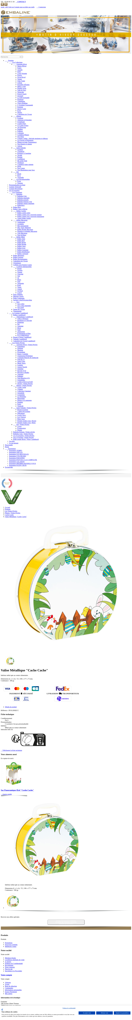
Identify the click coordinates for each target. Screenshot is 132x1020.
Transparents (17, 311)
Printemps (20, 322)
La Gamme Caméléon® (18, 313)
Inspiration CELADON (17, 462)
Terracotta (20, 92)
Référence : (5, 710)
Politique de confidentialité (69, 1008)
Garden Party (21, 124)
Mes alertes (8, 994)
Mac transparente (22, 226)
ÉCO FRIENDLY (23, 335)
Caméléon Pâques (23, 135)
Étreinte (19, 157)
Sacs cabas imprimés (24, 306)
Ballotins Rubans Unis (24, 202)
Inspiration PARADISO (17, 458)
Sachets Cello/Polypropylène (22, 300)
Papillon (20, 129)
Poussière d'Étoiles (23, 85)
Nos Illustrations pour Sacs (26, 170)
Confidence (21, 159)
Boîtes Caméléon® (19, 315)
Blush (19, 174)
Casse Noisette (22, 73)
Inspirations (10, 449)
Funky (19, 68)
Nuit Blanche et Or (23, 378)
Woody (19, 112)
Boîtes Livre (21, 248)
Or (18, 278)
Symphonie (21, 122)
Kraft (19, 285)
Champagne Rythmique (25, 356)
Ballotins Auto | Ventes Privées (23, 434)
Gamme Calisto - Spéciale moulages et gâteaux (32, 138)
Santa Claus (21, 361)
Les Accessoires (14, 190)
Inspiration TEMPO (15, 450)
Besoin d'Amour (22, 410)
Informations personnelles (13, 990)
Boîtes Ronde (21, 244)
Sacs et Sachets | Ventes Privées (23, 437)
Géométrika (21, 380)
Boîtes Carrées (19, 211)
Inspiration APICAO (16, 452)
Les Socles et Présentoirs (25, 140)
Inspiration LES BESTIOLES (19, 454)
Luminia (20, 365)
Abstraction (21, 332)
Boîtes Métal (19, 237)
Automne (20, 326)
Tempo (19, 79)
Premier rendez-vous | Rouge (26, 421)
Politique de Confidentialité (14, 963)
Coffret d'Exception (23, 411)
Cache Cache (21, 387)
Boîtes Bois (17, 207)
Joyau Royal (21, 77)
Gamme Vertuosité (15, 187)
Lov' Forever (21, 417)
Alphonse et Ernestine (24, 120)
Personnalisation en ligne (17, 185)
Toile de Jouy (21, 90)
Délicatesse (21, 413)
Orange (19, 272)
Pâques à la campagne (24, 400)
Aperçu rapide (6, 794)
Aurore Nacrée (22, 367)
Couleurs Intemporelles (22, 267)
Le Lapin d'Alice (22, 125)
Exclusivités (9, 467)
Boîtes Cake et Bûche (20, 209)
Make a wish (21, 86)
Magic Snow (21, 363)
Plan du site (8, 969)
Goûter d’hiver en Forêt (25, 382)
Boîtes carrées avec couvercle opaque (29, 215)
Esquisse (20, 107)
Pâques (17, 116)
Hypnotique (21, 352)
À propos (8, 962)
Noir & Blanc (21, 235)
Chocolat (20, 274)
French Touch (21, 94)
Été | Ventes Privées (21, 424)
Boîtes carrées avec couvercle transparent (30, 216)
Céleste (19, 83)
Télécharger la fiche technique (11, 750)
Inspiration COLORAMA (17, 456)
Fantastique (21, 346)
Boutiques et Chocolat (24, 320)
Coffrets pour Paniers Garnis (22, 265)
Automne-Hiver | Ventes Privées (25, 345)
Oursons (20, 183)
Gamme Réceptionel (15, 189)
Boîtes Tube (21, 239)
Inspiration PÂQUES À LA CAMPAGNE (23, 460)
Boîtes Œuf (21, 241)
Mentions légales (10, 958)
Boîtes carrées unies (23, 213)
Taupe (19, 287)
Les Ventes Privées (17, 343)
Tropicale (20, 406)
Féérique (20, 348)
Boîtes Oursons (18, 257)
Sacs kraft (20, 307)
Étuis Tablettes (18, 294)
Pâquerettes (21, 398)
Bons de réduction (11, 986)
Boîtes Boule (21, 242)
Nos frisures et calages (24, 144)
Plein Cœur (21, 419)
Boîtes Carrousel (22, 254)
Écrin (19, 111)
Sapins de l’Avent (19, 309)
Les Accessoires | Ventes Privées (23, 436)
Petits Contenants (18, 298)
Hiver (19, 328)
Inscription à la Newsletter (13, 971)
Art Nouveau (21, 127)
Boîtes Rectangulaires (20, 259)
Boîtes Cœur (21, 246)
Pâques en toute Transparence (27, 142)
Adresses (8, 982)
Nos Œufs (20, 137)
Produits (9, 60)
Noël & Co (21, 359)
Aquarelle (20, 177)
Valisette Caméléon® (20, 339)
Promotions (8, 943)
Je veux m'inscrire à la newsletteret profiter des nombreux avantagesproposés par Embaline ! (66, 922)
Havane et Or (21, 371)
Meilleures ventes (10, 946)
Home (7, 447)
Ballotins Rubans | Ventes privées (24, 432)
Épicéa (19, 75)
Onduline (20, 369)
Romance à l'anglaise (24, 153)
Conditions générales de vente (14, 960)
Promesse (20, 99)
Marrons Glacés (18, 296)
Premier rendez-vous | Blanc (26, 423)
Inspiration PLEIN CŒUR (18, 465)
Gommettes (21, 395)
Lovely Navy (21, 415)
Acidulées (20, 224)
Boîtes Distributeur (23, 252)
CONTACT (21, 2)
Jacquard (20, 96)
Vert (18, 276)
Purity (19, 404)
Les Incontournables (21, 179)
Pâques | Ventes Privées (22, 385)
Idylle (19, 166)
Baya (19, 176)
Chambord (20, 151)
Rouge (19, 268)
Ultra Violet (21, 81)
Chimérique (21, 101)
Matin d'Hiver (21, 66)
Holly (19, 72)
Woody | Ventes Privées (25, 384)
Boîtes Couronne (22, 250)
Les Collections (15, 62)
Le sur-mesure (13, 443)
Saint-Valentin (19, 148)
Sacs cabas (20, 304)
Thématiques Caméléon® (23, 317)
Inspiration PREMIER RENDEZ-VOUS (22, 463)
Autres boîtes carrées (24, 218)
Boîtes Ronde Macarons (25, 229)
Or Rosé (20, 291)
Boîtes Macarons (20, 220)
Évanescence (21, 428)
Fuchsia (19, 270)
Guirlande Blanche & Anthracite (27, 358)
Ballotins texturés (23, 200)
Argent (19, 289)
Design (19, 430)
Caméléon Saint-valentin (25, 164)
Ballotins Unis (22, 196)
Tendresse (20, 163)
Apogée (19, 70)
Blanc (19, 280)
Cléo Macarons (22, 233)
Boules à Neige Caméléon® (22, 337)
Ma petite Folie (22, 161)
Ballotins (17, 194)
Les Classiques (15, 192)
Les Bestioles (21, 397)
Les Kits (12, 441)
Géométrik (20, 393)
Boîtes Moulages (18, 255)
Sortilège (20, 150)
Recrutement (9, 965)
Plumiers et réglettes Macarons (27, 231)
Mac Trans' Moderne (24, 228)
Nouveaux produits (11, 945)
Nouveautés (9, 445)
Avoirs (7, 984)
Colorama (20, 133)
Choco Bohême (22, 103)
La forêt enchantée (23, 98)
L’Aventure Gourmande (25, 105)
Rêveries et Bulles (23, 372)
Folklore (20, 131)
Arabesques (21, 222)
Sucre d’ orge (21, 109)
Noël (19, 330)
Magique (20, 350)
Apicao (19, 146)
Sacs (16, 302)
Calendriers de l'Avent (24, 114)
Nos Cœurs (21, 168)
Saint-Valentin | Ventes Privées (24, 408)
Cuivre (19, 293)
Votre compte (6, 975)
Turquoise (20, 283)
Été (16, 172)
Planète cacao (21, 88)
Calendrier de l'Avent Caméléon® (24, 341)
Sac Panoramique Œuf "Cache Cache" (17, 790)
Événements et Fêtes (24, 333)
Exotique (20, 118)
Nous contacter (10, 967)
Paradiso (20, 402)
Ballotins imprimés (23, 198)
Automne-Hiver (20, 64)
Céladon (20, 389)
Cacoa (19, 426)
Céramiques (17, 263)
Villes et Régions (22, 319)
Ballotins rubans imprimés (25, 203)
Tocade (19, 155)
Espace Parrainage (11, 992)
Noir (18, 281)
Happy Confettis (22, 354)
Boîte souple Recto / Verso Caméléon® (26, 439)
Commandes (9, 988)
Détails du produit (11, 707)
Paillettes (20, 376)
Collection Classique (24, 391)
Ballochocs (21, 205)
